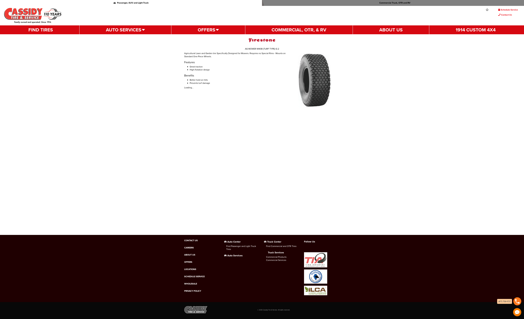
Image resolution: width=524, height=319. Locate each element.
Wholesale (190, 283)
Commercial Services (276, 260)
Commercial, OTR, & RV (299, 29)
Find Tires (40, 29)
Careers (189, 247)
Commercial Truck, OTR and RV (394, 2)
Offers (206, 29)
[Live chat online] (517, 312)
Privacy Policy (192, 291)
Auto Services (123, 29)
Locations (190, 269)
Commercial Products (276, 256)
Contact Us (506, 15)
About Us (391, 29)
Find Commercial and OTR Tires (281, 246)
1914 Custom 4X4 (476, 29)
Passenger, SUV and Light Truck (133, 2)
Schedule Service (509, 10)
